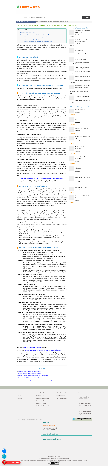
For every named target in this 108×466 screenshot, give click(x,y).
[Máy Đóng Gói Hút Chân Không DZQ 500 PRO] (71, 158)
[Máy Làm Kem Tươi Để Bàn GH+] (71, 129)
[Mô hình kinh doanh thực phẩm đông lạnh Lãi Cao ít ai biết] (71, 59)
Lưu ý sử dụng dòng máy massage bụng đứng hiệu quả (38, 41)
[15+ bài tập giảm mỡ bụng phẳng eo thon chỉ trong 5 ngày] (71, 98)
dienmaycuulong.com (32, 460)
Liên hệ (18, 400)
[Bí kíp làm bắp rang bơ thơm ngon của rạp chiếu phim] (71, 50)
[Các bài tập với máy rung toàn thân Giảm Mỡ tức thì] (71, 32)
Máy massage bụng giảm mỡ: (27, 32)
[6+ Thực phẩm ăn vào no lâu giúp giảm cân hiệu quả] (71, 68)
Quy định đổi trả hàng (41, 400)
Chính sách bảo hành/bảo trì (42, 405)
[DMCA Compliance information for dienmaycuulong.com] (54, 464)
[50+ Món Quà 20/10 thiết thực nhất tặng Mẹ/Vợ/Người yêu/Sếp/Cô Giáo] (71, 87)
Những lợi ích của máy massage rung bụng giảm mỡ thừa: (38, 37)
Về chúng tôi (19, 398)
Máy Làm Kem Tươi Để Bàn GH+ (82, 128)
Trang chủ (19, 395)
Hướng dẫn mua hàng (60, 395)
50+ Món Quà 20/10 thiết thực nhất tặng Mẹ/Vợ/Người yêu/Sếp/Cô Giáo (82, 87)
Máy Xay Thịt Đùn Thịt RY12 (81, 187)
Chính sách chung (40, 395)
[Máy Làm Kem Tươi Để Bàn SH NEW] (71, 119)
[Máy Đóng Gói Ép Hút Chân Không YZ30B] (71, 138)
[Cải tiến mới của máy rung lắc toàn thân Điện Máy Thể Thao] (71, 41)
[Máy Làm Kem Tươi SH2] (71, 111)
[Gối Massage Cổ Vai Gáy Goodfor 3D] (71, 197)
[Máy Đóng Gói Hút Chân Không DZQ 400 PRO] (71, 148)
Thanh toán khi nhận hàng (61, 398)
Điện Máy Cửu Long (49, 460)
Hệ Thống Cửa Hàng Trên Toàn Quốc (30, 419)
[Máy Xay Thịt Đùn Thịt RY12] (71, 189)
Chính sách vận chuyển (41, 403)
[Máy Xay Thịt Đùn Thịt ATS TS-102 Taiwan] (71, 178)
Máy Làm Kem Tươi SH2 (80, 109)
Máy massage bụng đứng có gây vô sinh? (34, 39)
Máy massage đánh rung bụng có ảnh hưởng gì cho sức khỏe (35, 34)
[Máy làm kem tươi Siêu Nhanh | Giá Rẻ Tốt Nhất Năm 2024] (71, 78)
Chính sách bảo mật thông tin (42, 398)
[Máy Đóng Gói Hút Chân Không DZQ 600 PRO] (71, 168)
